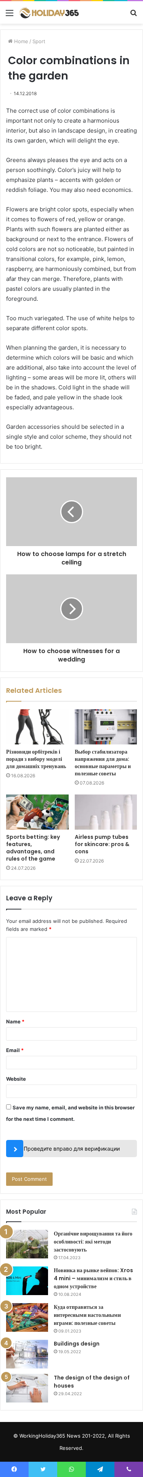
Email (15, 1050)
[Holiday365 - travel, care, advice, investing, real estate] (49, 12)
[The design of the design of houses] (27, 1388)
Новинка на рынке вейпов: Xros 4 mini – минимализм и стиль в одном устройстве (93, 1278)
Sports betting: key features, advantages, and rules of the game (33, 848)
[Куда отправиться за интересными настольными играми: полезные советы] (27, 1317)
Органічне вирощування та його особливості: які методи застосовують (93, 1241)
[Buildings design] (27, 1354)
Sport (38, 41)
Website (16, 1079)
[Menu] (9, 15)
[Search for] (133, 15)
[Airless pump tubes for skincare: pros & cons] (106, 812)
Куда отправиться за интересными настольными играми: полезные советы (87, 1315)
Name (15, 1021)
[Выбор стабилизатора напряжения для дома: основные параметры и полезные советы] (106, 726)
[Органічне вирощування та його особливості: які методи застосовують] (27, 1244)
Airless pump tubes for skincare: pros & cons (102, 844)
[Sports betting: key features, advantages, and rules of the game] (37, 812)
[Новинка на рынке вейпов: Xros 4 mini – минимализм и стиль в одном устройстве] (27, 1280)
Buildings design (77, 1343)
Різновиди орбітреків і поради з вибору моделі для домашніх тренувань (36, 759)
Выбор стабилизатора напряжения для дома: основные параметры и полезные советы (103, 762)
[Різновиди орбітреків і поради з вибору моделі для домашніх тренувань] (37, 726)
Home (20, 41)
